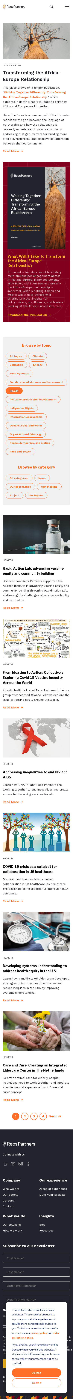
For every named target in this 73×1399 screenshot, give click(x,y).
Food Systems (19, 373)
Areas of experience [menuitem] (53, 1189)
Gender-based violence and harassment (36, 382)
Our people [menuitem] (10, 1194)
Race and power (20, 451)
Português (36, 495)
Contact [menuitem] (8, 1206)
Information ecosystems (26, 416)
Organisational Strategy (26, 434)
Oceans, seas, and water (26, 425)
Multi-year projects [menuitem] (52, 1194)
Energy (37, 364)
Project (14, 495)
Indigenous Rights (22, 408)
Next (53, 1116)
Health (14, 390)
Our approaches (20, 486)
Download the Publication (27, 315)
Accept (36, 1372)
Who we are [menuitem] (11, 1189)
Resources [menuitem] (46, 1230)
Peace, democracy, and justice (30, 442)
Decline (36, 1382)
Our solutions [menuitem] (12, 1224)
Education (16, 364)
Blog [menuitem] (42, 1224)
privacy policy (39, 1332)
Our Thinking (12, 65)
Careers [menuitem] (8, 1200)
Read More (11, 151)
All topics (16, 356)
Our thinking (49, 486)
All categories (19, 477)
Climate (37, 356)
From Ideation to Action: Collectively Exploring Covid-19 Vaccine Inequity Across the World (33, 678)
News (42, 477)
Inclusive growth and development (33, 399)
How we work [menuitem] (12, 1230)
